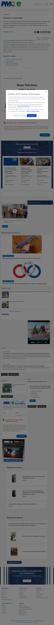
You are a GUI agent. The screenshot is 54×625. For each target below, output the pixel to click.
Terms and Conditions (24, 106)
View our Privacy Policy (32, 111)
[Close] (46, 91)
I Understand (31, 115)
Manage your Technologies (19, 115)
